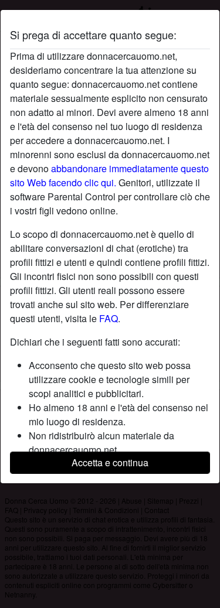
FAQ (108, 318)
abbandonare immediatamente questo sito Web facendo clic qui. (109, 175)
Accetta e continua (110, 462)
